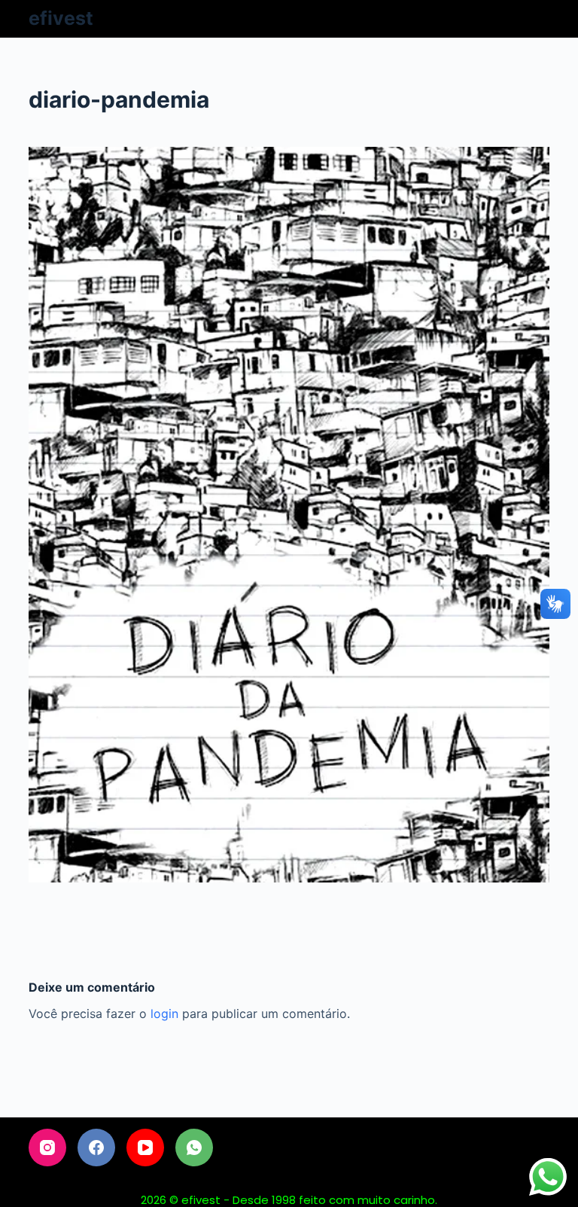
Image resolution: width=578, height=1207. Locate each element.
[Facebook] (96, 1147)
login (164, 1013)
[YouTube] (145, 1147)
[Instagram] (47, 1147)
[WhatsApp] (194, 1147)
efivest (61, 18)
